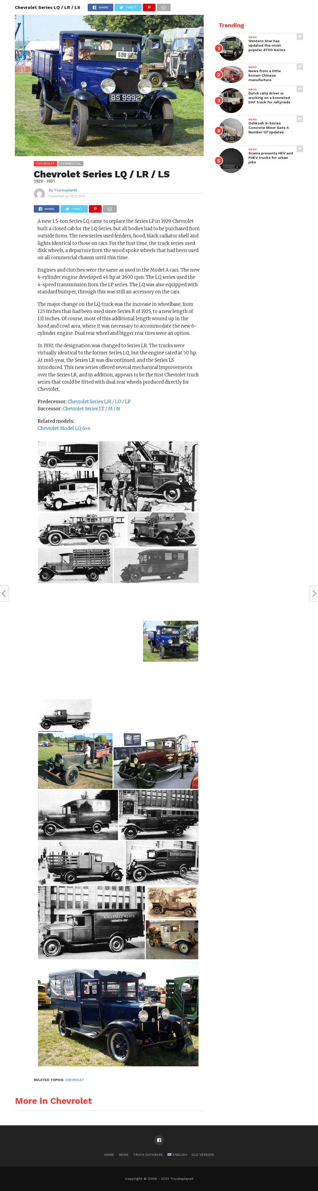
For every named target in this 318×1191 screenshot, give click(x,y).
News (123, 1155)
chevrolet (74, 1080)
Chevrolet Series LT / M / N (91, 409)
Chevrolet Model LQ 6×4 (64, 428)
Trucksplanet (65, 190)
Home (109, 1155)
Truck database (148, 1155)
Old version (203, 1155)
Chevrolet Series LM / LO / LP (99, 401)
